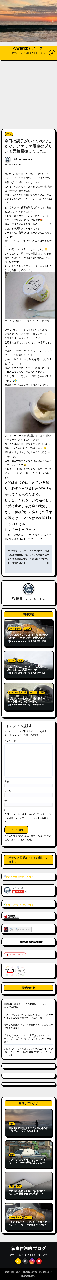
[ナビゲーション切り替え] (4, 53)
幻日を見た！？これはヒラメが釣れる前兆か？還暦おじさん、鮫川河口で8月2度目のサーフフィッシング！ (28, 1052)
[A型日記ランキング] (11, 916)
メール (7, 791)
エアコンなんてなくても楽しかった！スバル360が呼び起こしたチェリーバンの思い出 (27, 1162)
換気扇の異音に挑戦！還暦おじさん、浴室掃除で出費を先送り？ (27, 1192)
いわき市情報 (14, 629)
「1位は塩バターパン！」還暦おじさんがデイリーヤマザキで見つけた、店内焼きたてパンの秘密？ (28, 637)
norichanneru (25, 159)
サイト (7, 800)
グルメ (9, 134)
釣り (12, 1123)
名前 (6, 781)
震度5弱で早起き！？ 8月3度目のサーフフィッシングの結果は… (28, 1130)
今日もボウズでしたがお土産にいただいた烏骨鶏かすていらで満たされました (18, 559)
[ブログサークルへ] (18, 929)
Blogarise (44, 1272)
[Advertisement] (28, 93)
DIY (11, 1186)
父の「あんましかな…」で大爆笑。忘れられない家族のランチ (27, 668)
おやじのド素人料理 (17, 692)
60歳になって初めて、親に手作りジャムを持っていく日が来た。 (27, 700)
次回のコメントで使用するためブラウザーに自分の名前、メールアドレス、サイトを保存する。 (27, 818)
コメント (10, 741)
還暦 (20, 660)
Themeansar (27, 1276)
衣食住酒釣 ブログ (28, 48)
